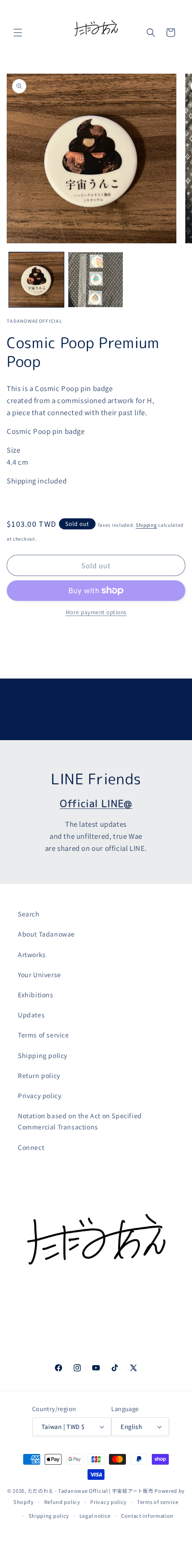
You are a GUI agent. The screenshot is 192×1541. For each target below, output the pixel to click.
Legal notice (95, 1515)
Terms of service (43, 1034)
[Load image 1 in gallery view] (36, 279)
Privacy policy (39, 1095)
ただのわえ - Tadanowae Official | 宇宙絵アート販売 (91, 1490)
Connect (31, 1147)
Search (29, 913)
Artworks (32, 954)
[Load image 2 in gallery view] (95, 279)
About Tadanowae (46, 933)
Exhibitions (36, 994)
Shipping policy (42, 1055)
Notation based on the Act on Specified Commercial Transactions (80, 1121)
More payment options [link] (96, 612)
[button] (18, 32)
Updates (31, 1014)
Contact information (147, 1515)
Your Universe (39, 974)
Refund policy (62, 1501)
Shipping (146, 524)
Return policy (39, 1075)
